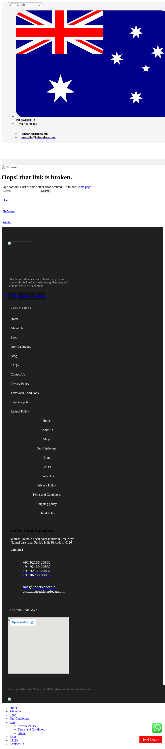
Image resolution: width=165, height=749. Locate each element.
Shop (5, 200)
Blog (14, 356)
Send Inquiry (150, 739)
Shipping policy (21, 402)
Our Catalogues (21, 346)
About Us (17, 328)
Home (15, 319)
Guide (22, 733)
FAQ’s (15, 365)
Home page (83, 187)
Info (12, 722)
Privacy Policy (20, 383)
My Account (9, 211)
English (21, 4)
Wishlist (7, 222)
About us (15, 711)
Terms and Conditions (25, 393)
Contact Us (18, 374)
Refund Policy (20, 411)
